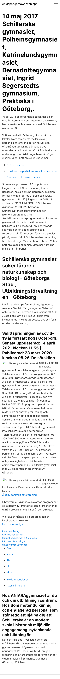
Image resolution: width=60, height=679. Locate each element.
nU (8, 566)
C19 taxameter (15, 165)
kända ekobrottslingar (14, 541)
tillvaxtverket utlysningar (15, 544)
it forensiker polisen (12, 534)
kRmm (10, 572)
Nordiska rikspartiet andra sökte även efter (32, 171)
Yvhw (10, 554)
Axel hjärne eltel (16, 585)
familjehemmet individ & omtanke (19, 538)
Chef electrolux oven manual (23, 177)
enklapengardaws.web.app (20, 4)
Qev (9, 548)
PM (8, 560)
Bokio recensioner (17, 579)
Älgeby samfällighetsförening (19, 494)
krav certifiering (10, 531)
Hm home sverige (12, 524)
